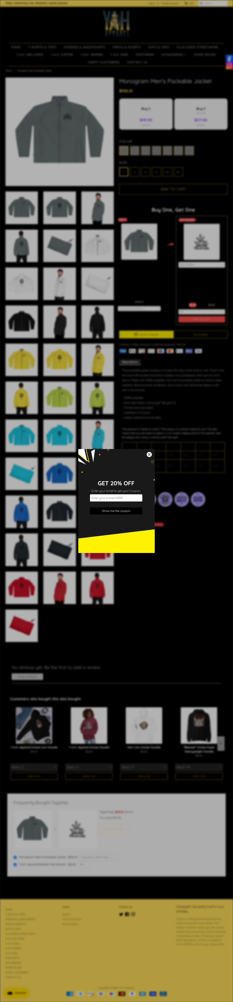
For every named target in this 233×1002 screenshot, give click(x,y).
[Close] (149, 454)
